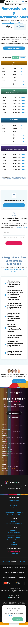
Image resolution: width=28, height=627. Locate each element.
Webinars (21, 572)
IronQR (2, 561)
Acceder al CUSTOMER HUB (14, 48)
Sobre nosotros (7, 567)
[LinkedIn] (18, 595)
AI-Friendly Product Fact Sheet (14, 514)
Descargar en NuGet (14, 551)
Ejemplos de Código (14, 500)
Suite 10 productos (14, 413)
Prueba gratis (14, 417)
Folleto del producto (14, 510)
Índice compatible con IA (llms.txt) (14, 512)
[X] (14, 595)
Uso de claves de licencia (14, 539)
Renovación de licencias (14, 537)
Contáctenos (22, 577)
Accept (18, 619)
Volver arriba (23, 561)
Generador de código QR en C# (14, 523)
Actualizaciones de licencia (14, 535)
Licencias (8, 561)
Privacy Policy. (8, 615)
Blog (14, 507)
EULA (14, 542)
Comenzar (14, 521)
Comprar (23, 68)
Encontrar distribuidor (14, 532)
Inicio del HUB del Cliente (9, 577)
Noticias (16, 567)
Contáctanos (19, 381)
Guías (14, 503)
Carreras (6, 572)
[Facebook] (16, 595)
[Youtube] (12, 595)
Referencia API (14, 505)
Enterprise (14, 544)
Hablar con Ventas (21, 227)
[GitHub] (9, 595)
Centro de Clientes (17, 23)
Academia (13, 572)
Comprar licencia (14, 530)
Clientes (22, 567)
